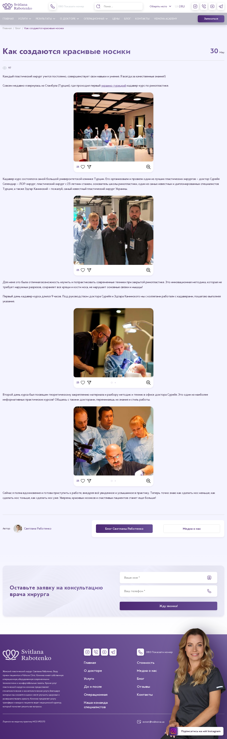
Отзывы (143, 687)
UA (177, 6)
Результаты (44, 18)
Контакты (142, 18)
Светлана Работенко (37, 528)
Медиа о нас (147, 671)
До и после (93, 687)
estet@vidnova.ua (153, 721)
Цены (116, 18)
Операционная (94, 18)
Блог (127, 18)
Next (147, 342)
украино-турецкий (113, 85)
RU (183, 6)
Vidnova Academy (165, 18)
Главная (8, 18)
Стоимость (145, 663)
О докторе (68, 18)
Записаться (211, 18)
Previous (79, 342)
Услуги (23, 18)
